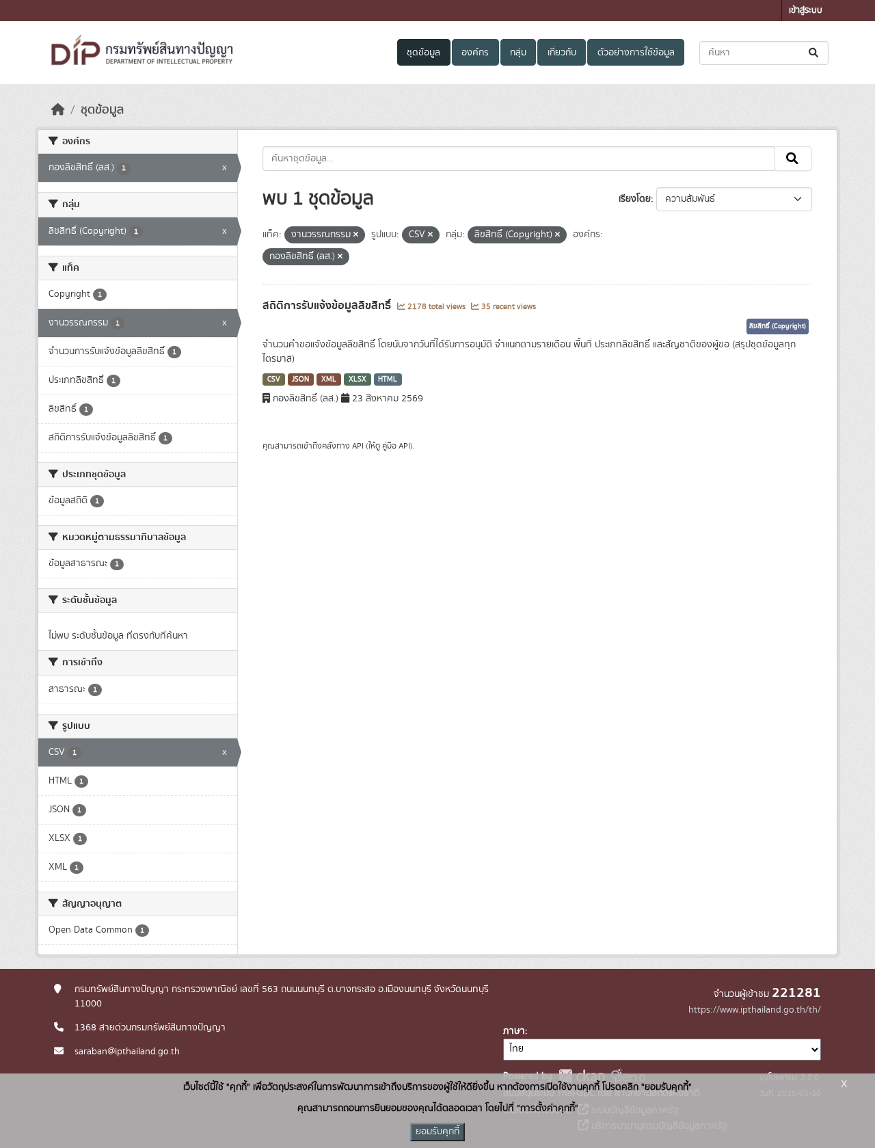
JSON (300, 379)
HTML (387, 379)
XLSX (357, 379)
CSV (273, 379)
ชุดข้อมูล (423, 52)
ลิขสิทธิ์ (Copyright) (777, 326)
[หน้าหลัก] (58, 110)
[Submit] (814, 53)
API (358, 446)
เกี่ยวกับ (562, 52)
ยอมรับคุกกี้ (437, 1131)
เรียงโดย (635, 199)
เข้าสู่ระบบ (805, 10)
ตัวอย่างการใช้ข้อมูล (636, 52)
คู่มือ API (396, 446)
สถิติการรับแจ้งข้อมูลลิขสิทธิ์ (328, 306)
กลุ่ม (518, 52)
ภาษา (514, 1031)
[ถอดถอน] (355, 235)
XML (328, 379)
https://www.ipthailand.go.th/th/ (754, 1010)
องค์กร (475, 52)
